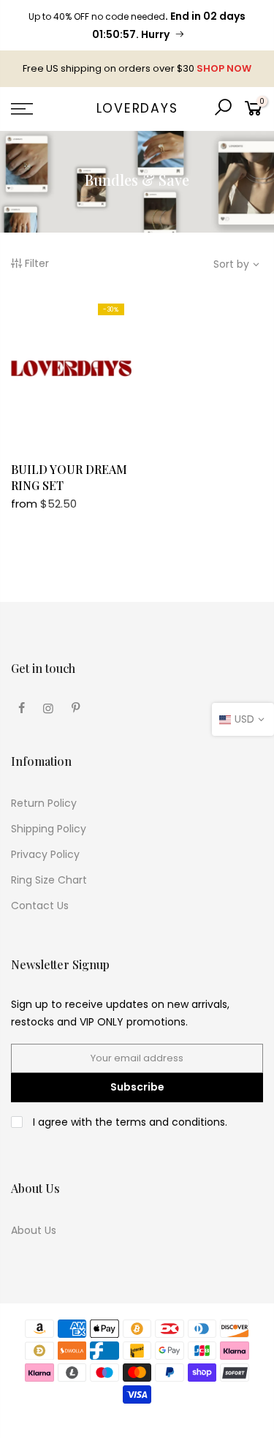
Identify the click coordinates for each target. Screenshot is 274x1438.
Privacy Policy (45, 854)
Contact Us (40, 905)
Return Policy (44, 803)
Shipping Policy (48, 828)
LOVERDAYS (137, 109)
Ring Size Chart (49, 880)
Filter (37, 263)
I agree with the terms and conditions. (128, 1122)
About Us (33, 1230)
